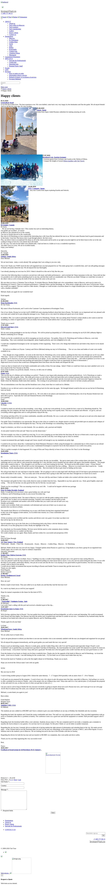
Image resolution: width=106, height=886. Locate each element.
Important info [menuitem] (13, 64)
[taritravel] (4, 2)
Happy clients (9, 824)
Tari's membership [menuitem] (15, 29)
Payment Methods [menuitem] (15, 79)
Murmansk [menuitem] (12, 55)
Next (15, 780)
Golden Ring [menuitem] (13, 42)
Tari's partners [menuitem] (13, 27)
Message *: (4, 790)
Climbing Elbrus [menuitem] (14, 53)
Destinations (9, 820)
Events (7, 68)
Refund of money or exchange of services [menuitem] (22, 77)
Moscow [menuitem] (12, 38)
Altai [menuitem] (10, 46)
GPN (6, 70)
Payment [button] (8, 72)
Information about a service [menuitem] (18, 75)
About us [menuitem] (12, 23)
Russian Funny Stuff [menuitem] (16, 66)
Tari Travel (80, 161)
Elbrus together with (70, 161)
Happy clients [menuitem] (13, 33)
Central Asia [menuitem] (13, 51)
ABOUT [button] (8, 21)
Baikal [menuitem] (11, 47)
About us (8, 822)
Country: (4, 785)
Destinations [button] (9, 36)
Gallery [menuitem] (11, 31)
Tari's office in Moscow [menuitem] (17, 25)
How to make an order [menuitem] (16, 73)
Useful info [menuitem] (12, 62)
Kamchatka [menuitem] (13, 49)
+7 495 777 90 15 (7, 13)
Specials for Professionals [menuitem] (17, 60)
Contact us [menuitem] (12, 34)
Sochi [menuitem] (11, 44)
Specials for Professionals (13, 826)
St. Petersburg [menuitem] (13, 40)
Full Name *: (5, 781)
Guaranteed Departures (12, 57)
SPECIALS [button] (9, 59)
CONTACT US (10, 829)
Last (19, 780)
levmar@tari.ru (8, 11)
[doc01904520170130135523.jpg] (53, 763)
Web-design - (5, 873)
